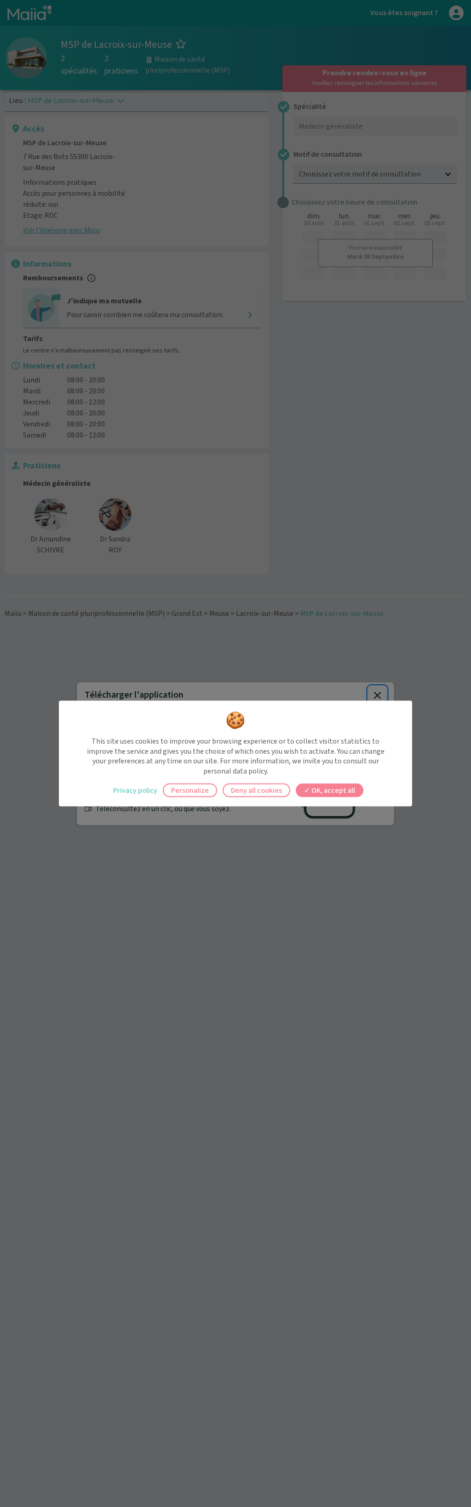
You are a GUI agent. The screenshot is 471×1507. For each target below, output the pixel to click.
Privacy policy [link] (135, 790)
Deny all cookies (256, 790)
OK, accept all (332, 790)
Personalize (190, 790)
